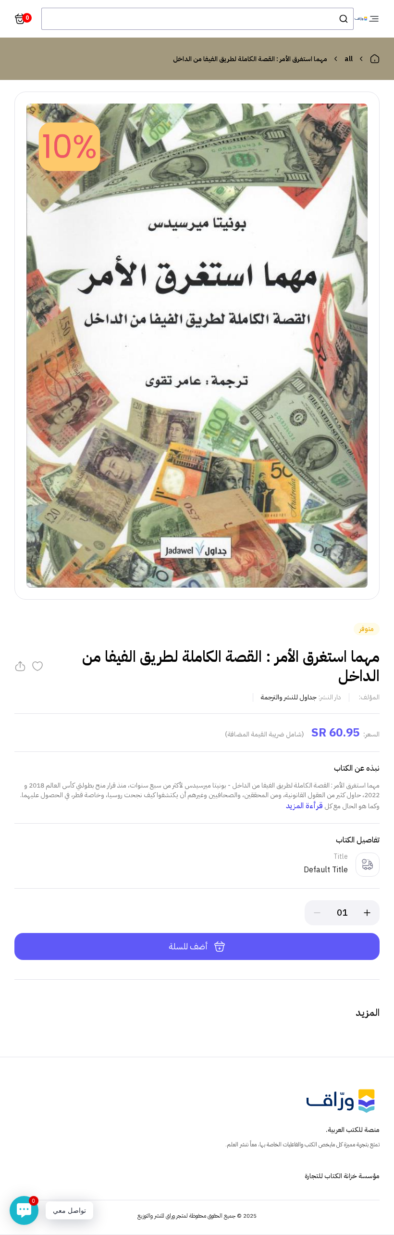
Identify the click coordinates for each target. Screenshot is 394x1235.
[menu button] (374, 19)
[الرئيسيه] (375, 59)
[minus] (317, 912)
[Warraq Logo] (361, 19)
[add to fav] (37, 666)
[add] (367, 912)
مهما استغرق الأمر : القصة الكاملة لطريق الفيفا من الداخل (250, 59)
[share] (20, 666)
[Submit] (342, 18)
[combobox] (197, 19)
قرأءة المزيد (304, 806)
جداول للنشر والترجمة (289, 697)
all (349, 59)
